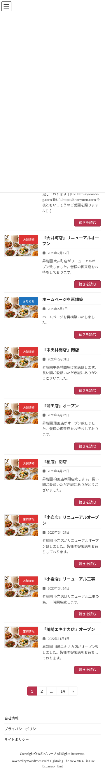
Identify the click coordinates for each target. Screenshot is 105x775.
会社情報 (11, 718)
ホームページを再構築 (62, 299)
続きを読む (87, 222)
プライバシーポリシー (21, 729)
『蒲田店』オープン (60, 405)
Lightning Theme (62, 761)
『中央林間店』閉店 (60, 349)
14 (62, 692)
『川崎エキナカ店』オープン (68, 629)
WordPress (35, 761)
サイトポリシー (16, 739)
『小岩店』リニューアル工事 (68, 578)
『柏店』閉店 (54, 461)
